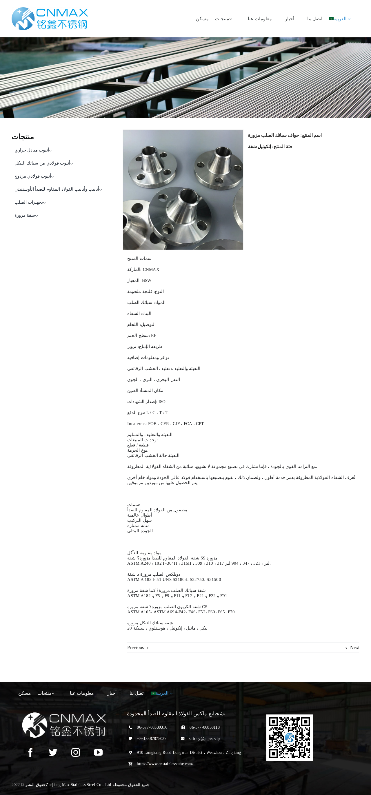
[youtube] (98, 752)
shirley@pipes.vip (204, 738)
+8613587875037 (151, 738)
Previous (135, 647)
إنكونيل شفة (259, 146)
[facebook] (30, 752)
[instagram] (75, 752)
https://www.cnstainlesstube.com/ (165, 764)
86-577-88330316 (152, 727)
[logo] (50, 9)
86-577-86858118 (205, 727)
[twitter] (53, 752)
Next (354, 647)
